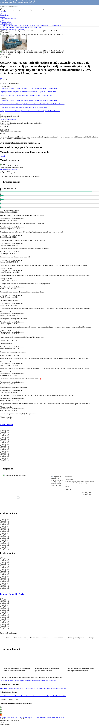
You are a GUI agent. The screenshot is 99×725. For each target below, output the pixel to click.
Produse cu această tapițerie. (8, 169)
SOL (29, 717)
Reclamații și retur (32, 688)
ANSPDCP (38, 717)
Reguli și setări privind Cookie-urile (53, 717)
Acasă (2, 27)
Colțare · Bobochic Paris (19, 637)
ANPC (33, 717)
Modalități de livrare (21, 688)
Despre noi (18, 696)
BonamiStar (62, 696)
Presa (45, 696)
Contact (2, 696)
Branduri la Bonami (27, 696)
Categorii (6, 27)
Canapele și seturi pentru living (23, 27)
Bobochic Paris (34, 637)
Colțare (39, 27)
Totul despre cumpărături (7, 688)
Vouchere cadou (10, 696)
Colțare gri (91, 637)
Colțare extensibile (58, 637)
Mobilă (11, 27)
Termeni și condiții (5, 717)
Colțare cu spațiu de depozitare (75, 637)
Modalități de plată (44, 688)
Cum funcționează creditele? (58, 688)
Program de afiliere (53, 696)
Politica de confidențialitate (19, 717)
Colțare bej (46, 637)
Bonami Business (38, 696)
